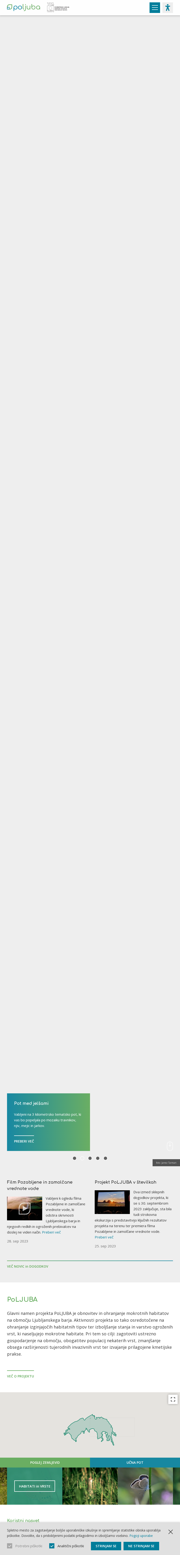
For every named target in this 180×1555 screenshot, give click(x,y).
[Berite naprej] (170, 1146)
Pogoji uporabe (141, 1535)
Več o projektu (20, 1376)
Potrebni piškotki (28, 1545)
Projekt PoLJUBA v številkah (125, 1182)
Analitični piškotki (70, 1545)
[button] (112, 1420)
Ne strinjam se (141, 1546)
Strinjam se (106, 1546)
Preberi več (51, 1232)
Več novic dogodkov (27, 1266)
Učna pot (135, 1462)
